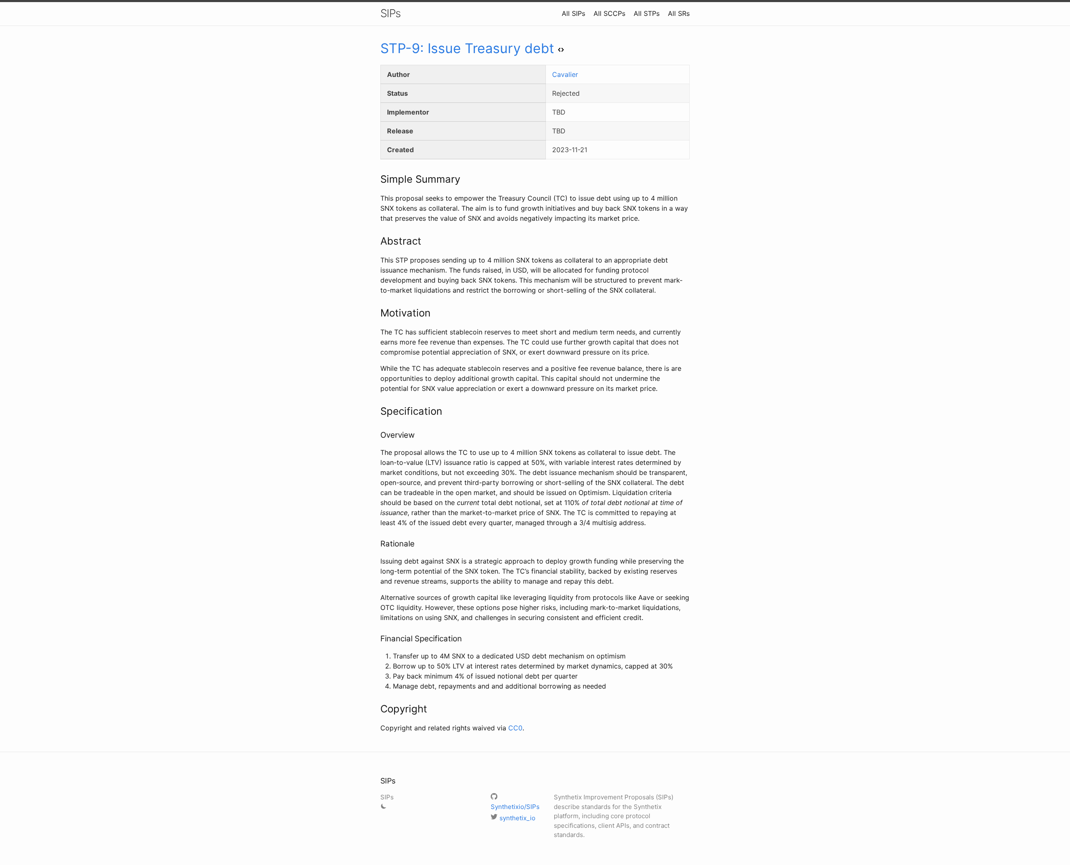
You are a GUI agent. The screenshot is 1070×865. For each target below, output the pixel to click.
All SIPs (573, 13)
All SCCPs (609, 13)
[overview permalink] (376, 435)
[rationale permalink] (376, 544)
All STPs (647, 13)
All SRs (679, 13)
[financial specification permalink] (376, 639)
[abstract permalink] (376, 241)
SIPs (390, 13)
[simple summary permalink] (376, 179)
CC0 (515, 728)
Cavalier (565, 74)
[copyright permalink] (376, 709)
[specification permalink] (376, 411)
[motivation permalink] (376, 313)
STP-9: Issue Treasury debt (467, 48)
